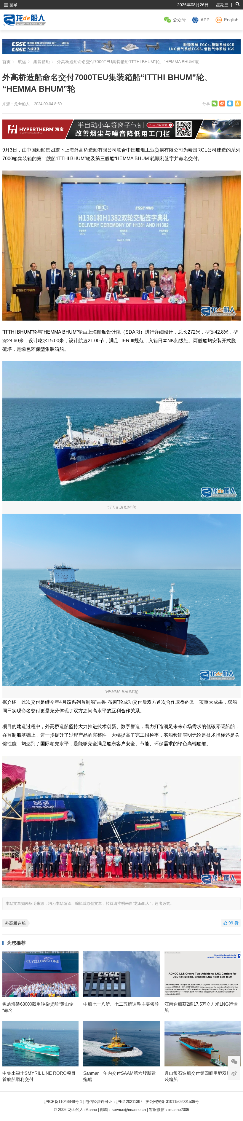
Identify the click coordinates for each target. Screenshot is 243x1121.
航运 (22, 61)
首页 (6, 61)
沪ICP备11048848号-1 (63, 1101)
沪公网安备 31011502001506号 (172, 1101)
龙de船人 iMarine (82, 1109)
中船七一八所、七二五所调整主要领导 (121, 1004)
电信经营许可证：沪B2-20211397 (113, 1101)
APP (205, 19)
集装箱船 (41, 61)
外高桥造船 (15, 923)
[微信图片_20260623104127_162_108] (121, 137)
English (231, 19)
